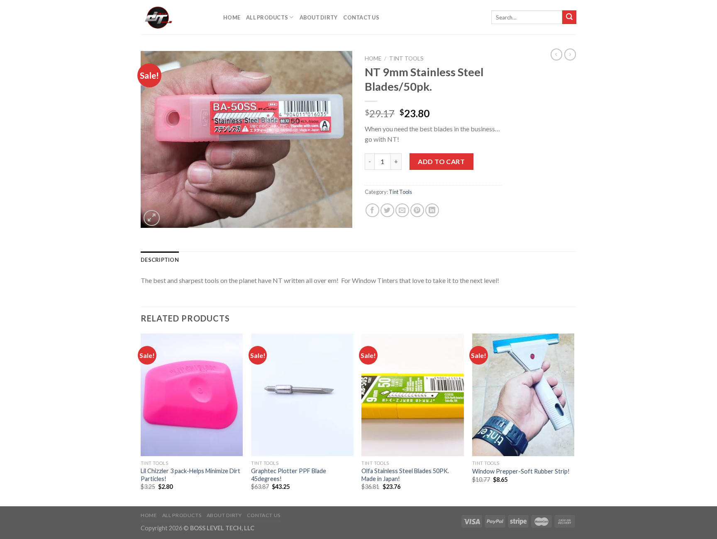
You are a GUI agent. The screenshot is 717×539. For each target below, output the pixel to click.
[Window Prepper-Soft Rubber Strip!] (523, 395)
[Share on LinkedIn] (432, 210)
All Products (267, 17)
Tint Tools (406, 58)
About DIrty (319, 17)
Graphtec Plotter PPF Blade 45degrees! (288, 474)
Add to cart (441, 161)
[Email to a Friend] (402, 210)
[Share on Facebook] (372, 210)
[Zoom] (152, 218)
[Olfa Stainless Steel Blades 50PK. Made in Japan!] (412, 395)
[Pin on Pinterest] (417, 210)
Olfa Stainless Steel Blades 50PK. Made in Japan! (405, 474)
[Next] (574, 419)
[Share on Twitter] (387, 210)
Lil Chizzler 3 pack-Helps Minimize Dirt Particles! (190, 474)
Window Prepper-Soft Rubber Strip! (521, 471)
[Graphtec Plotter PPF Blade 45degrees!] (302, 395)
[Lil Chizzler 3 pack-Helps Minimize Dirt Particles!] (192, 395)
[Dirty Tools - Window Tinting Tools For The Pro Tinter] (176, 17)
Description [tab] (160, 259)
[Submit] (569, 17)
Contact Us (361, 17)
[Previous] (141, 419)
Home (231, 17)
